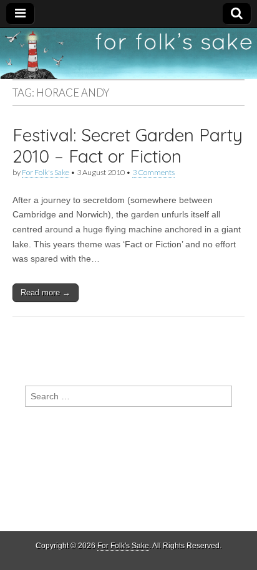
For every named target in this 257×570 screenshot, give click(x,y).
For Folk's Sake (45, 172)
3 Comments (153, 172)
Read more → (45, 292)
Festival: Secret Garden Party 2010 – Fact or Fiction (127, 145)
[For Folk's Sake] (128, 53)
